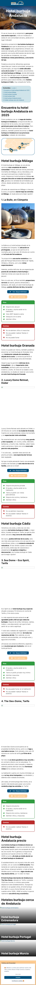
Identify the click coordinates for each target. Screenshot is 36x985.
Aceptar (18, 977)
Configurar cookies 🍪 (18, 980)
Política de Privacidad (8, 963)
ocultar (14, 88)
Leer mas (18, 974)
